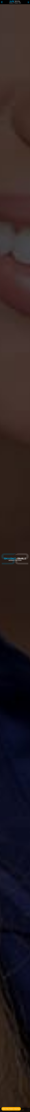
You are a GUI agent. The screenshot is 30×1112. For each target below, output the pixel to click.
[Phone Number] (28, 2)
